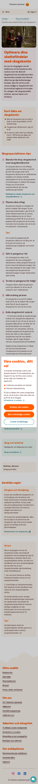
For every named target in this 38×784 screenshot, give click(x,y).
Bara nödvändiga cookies (19, 414)
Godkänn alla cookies (19, 407)
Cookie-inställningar (19, 421)
